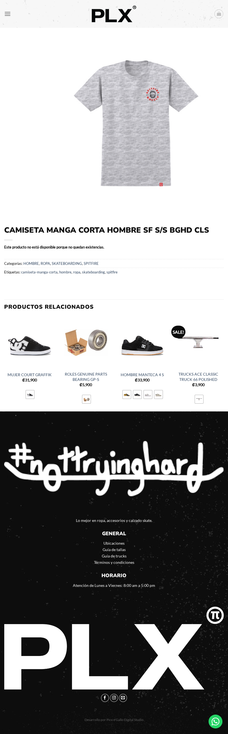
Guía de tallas (114, 549)
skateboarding (93, 272)
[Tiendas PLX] (114, 14)
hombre (65, 272)
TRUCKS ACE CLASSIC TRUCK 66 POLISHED (198, 377)
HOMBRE (31, 263)
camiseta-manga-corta (39, 272)
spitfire (112, 272)
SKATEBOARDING (67, 263)
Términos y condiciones (114, 562)
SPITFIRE (91, 263)
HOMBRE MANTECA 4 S (142, 374)
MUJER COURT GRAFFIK (30, 374)
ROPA (45, 263)
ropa (76, 272)
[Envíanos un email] (123, 698)
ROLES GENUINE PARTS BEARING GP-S (86, 377)
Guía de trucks (114, 556)
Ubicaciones (114, 543)
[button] (7, 14)
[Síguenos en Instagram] (114, 698)
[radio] (30, 394)
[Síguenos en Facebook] (105, 698)
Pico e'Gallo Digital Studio (124, 720)
